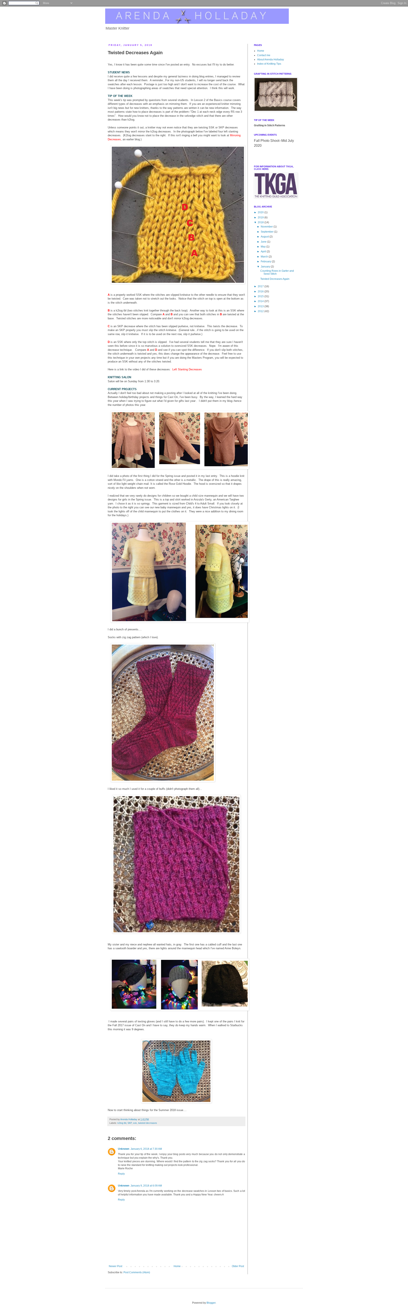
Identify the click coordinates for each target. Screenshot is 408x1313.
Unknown (123, 1148)
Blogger (211, 1302)
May (263, 246)
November (267, 226)
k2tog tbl (122, 1123)
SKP (130, 1123)
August (265, 236)
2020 (261, 212)
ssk (135, 1123)
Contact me (263, 55)
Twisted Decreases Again (274, 278)
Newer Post (115, 1266)
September (267, 231)
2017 (261, 286)
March (265, 256)
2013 (261, 306)
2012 (261, 311)
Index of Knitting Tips (269, 63)
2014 (261, 301)
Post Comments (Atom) (136, 1272)
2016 (261, 291)
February (266, 261)
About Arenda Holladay (270, 59)
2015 (261, 296)
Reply (121, 1173)
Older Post (238, 1266)
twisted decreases (147, 1123)
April (264, 251)
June (264, 241)
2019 (261, 217)
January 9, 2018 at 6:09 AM (146, 1185)
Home (177, 1266)
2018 (261, 222)
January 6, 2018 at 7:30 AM (146, 1148)
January (266, 266)
